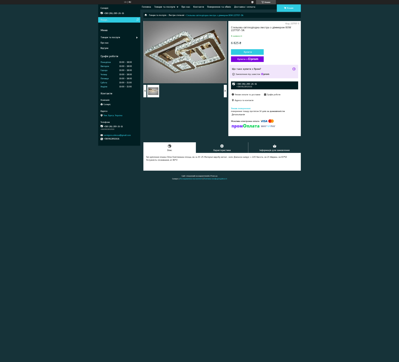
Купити (248, 52)
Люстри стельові (176, 15)
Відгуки (104, 48)
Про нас (185, 6)
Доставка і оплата (244, 6)
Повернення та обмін (219, 6)
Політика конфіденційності (215, 179)
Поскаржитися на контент (191, 179)
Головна (146, 6)
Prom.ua (214, 176)
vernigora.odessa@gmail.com (117, 135)
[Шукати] (137, 20)
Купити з (242, 59)
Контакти (198, 6)
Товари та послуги (164, 6)
